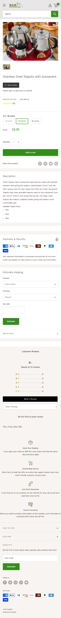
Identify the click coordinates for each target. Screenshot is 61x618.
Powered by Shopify (9, 612)
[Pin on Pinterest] (45, 164)
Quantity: (6, 142)
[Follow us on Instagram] (16, 582)
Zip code (6, 304)
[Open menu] (4, 5)
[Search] (54, 14)
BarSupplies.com (9, 99)
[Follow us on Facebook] (5, 582)
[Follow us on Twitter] (10, 582)
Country (6, 278)
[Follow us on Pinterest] (21, 582)
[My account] (50, 5)
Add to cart (31, 152)
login (10, 90)
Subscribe (11, 566)
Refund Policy (8, 333)
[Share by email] (56, 164)
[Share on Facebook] (40, 164)
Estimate (11, 321)
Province (6, 291)
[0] (56, 5)
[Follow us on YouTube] (26, 582)
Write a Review (30, 399)
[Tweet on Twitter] (51, 164)
